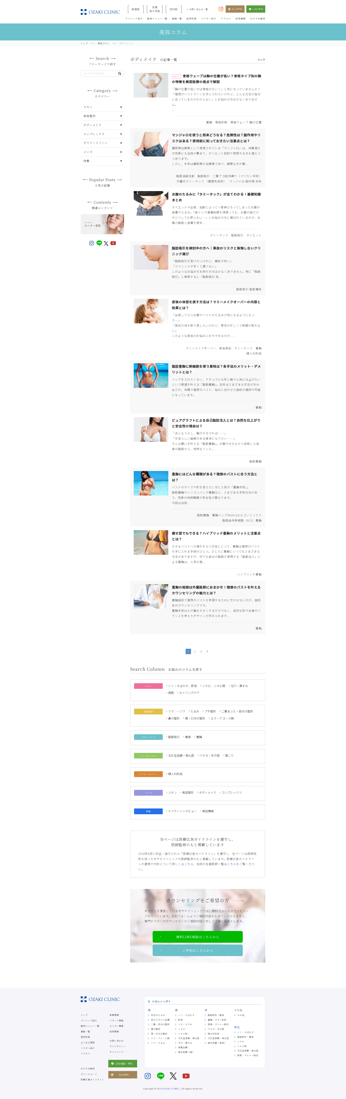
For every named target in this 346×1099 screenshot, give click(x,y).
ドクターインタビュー (182, 811)
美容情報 (208, 811)
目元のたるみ (158, 1015)
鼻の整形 (174, 718)
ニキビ (181, 1028)
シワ (182, 711)
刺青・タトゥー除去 (218, 1024)
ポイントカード (89, 1074)
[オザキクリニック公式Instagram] (221, 8)
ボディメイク (207, 792)
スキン (172, 792)
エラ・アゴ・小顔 (222, 718)
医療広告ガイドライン (92, 1079)
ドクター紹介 (88, 1048)
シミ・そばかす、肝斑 (182, 686)
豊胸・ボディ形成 (217, 1019)
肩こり (229, 755)
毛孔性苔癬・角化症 (181, 755)
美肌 (171, 692)
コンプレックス (232, 792)
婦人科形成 (175, 774)
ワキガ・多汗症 (209, 755)
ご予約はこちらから (197, 950)
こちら (188, 864)
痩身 (188, 737)
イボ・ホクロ (185, 1024)
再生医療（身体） (217, 1042)
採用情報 (114, 1031)
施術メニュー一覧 (90, 1025)
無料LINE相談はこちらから (197, 936)
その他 (240, 1015)
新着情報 (114, 1014)
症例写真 (85, 1036)
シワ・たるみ (158, 1042)
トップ (84, 1014)
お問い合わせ (117, 1040)
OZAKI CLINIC (171, 1088)
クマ (171, 711)
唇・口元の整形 (195, 718)
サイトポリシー (118, 1046)
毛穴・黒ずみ (239, 686)
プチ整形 (210, 711)
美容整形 (188, 792)
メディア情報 (116, 1020)
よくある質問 (88, 1042)
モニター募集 (117, 1025)
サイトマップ (116, 1051)
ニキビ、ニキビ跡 (213, 686)
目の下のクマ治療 (160, 1019)
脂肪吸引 (174, 737)
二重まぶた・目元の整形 (237, 711)
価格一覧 (85, 1031)
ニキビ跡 (183, 1033)
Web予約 (237, 8)
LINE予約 (257, 8)
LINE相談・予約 (123, 1063)
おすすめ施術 (88, 1068)
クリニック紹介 (89, 1020)
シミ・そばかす (186, 1015)
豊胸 (199, 737)
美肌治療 (183, 1047)
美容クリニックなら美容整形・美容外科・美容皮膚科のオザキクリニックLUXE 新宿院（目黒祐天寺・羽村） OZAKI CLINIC (100, 12)
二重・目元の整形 (160, 1024)
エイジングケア (189, 692)
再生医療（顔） (186, 1052)
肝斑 (180, 1019)
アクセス (85, 1053)
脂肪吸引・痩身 (216, 1015)
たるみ (194, 711)
